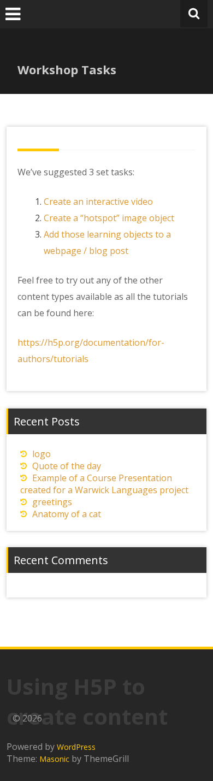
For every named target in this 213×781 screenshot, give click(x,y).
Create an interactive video (98, 202)
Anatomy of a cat (66, 514)
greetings (52, 502)
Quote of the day (66, 466)
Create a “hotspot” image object (109, 218)
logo (41, 454)
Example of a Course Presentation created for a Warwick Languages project (104, 484)
